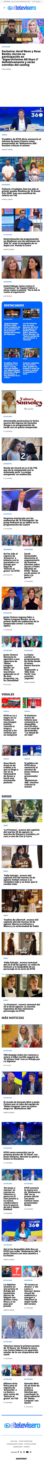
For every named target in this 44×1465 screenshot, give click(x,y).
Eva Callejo (7, 684)
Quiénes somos (17, 1447)
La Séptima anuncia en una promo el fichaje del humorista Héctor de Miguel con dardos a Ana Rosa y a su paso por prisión (10, 1295)
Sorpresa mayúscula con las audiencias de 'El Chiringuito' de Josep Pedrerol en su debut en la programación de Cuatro (20, 521)
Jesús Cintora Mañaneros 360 (20, 1)
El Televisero (7, 431)
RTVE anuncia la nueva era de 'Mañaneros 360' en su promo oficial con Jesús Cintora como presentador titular (32, 1196)
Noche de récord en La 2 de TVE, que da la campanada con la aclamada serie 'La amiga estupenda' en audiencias (20, 471)
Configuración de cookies (15, 1444)
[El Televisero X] (21, 1452)
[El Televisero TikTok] (30, 1452)
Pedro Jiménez (6, 69)
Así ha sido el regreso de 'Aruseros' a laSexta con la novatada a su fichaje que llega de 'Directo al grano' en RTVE (11, 562)
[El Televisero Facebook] (18, 1452)
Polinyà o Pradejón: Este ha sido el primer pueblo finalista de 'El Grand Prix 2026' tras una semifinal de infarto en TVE (21, 192)
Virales (4, 135)
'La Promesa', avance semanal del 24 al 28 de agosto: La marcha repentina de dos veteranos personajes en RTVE (21, 1007)
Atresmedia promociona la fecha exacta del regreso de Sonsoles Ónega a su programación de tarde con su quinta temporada (21, 424)
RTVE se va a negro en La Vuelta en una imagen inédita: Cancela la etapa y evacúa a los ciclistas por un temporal (10, 725)
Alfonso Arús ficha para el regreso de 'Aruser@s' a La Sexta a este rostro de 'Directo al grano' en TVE (11, 1391)
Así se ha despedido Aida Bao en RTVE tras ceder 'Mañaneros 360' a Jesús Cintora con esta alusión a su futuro (21, 1252)
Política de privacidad (25, 1441)
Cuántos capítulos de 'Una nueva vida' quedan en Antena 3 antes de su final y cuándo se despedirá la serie (31, 368)
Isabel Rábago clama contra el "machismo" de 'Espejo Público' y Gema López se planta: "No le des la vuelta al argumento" (21, 289)
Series (25, 359)
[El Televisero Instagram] (24, 1452)
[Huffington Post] (21, 1459)
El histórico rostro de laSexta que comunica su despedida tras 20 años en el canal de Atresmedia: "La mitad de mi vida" (31, 725)
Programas (6, 185)
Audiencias (7, 464)
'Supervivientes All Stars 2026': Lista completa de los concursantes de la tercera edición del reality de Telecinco (12, 328)
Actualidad (6, 47)
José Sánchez (7, 296)
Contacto (27, 1447)
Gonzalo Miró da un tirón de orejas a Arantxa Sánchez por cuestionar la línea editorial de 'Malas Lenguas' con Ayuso (31, 1393)
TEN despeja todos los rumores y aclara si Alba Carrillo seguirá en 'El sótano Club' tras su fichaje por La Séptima (21, 1058)
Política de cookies (30, 1444)
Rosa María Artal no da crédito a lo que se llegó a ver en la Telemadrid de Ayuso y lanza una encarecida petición (10, 773)
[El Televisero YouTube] (27, 1452)
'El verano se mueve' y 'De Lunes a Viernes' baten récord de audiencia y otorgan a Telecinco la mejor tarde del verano (32, 1294)
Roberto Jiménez (7, 149)
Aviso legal (14, 1441)
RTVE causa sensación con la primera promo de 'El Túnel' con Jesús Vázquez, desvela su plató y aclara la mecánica (21, 1155)
